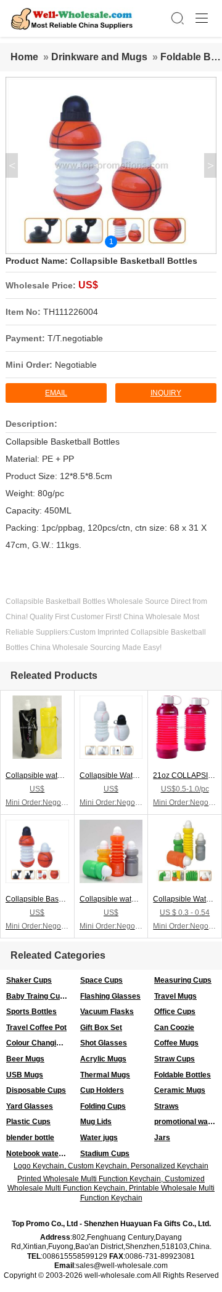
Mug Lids (96, 1121)
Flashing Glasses (110, 996)
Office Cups (174, 1011)
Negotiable (76, 365)
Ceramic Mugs (179, 1090)
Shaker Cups (29, 980)
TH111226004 (70, 312)
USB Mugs (24, 1075)
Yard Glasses (29, 1106)
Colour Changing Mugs (40, 1043)
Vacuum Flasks (107, 1011)
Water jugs (99, 1137)
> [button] (210, 165)
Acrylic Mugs (103, 1059)
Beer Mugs (25, 1059)
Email (56, 393)
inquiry (165, 393)
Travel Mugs (175, 996)
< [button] (12, 165)
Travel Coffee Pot (36, 1027)
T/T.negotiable (75, 338)
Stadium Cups (105, 1153)
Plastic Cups (28, 1121)
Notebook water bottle (40, 1153)
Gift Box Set (101, 1027)
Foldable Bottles (182, 1075)
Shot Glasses (103, 1043)
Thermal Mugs (105, 1075)
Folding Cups (103, 1106)
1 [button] (111, 241)
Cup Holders (102, 1090)
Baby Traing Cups (37, 996)
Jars (162, 1137)
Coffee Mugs (176, 1043)
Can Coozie (174, 1027)
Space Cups (101, 980)
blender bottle (30, 1137)
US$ (88, 285)
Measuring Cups (183, 980)
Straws (166, 1106)
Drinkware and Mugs (99, 57)
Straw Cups (174, 1059)
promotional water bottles (188, 1121)
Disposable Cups (36, 1090)
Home (24, 57)
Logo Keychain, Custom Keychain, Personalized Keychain (111, 1166)
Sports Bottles (31, 1011)
